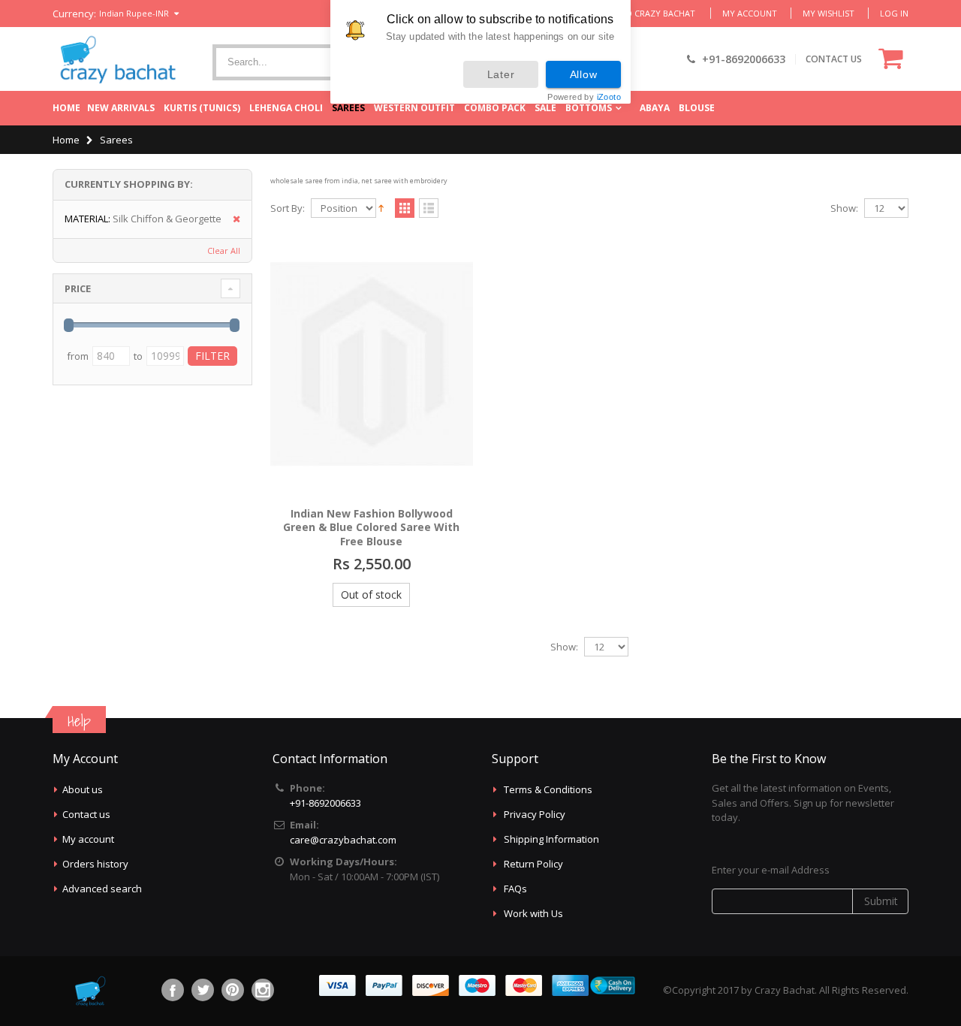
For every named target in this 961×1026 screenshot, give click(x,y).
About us (82, 789)
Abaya (655, 107)
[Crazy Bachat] (116, 59)
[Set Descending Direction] (381, 207)
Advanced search (102, 888)
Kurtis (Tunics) (202, 107)
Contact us (86, 814)
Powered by (584, 97)
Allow (584, 74)
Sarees (348, 107)
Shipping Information (551, 839)
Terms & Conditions (548, 789)
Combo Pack (495, 107)
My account (88, 839)
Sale (545, 107)
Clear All (223, 250)
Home (66, 107)
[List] (428, 209)
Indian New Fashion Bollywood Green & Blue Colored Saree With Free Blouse (371, 527)
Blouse (697, 107)
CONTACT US (834, 59)
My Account (749, 13)
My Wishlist (828, 13)
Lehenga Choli (286, 107)
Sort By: (287, 208)
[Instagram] (263, 990)
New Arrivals (121, 107)
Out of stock (371, 594)
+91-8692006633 (325, 803)
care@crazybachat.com (343, 839)
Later (501, 74)
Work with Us (533, 913)
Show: (844, 208)
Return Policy (533, 864)
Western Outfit (414, 107)
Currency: (74, 14)
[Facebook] (172, 990)
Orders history (95, 864)
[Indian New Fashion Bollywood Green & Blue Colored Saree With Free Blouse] (371, 363)
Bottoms (588, 107)
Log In (894, 13)
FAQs (515, 888)
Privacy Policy (534, 814)
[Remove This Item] (231, 219)
